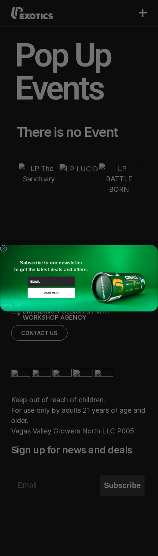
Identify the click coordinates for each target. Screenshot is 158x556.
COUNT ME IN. (51, 293)
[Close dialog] (4, 248)
